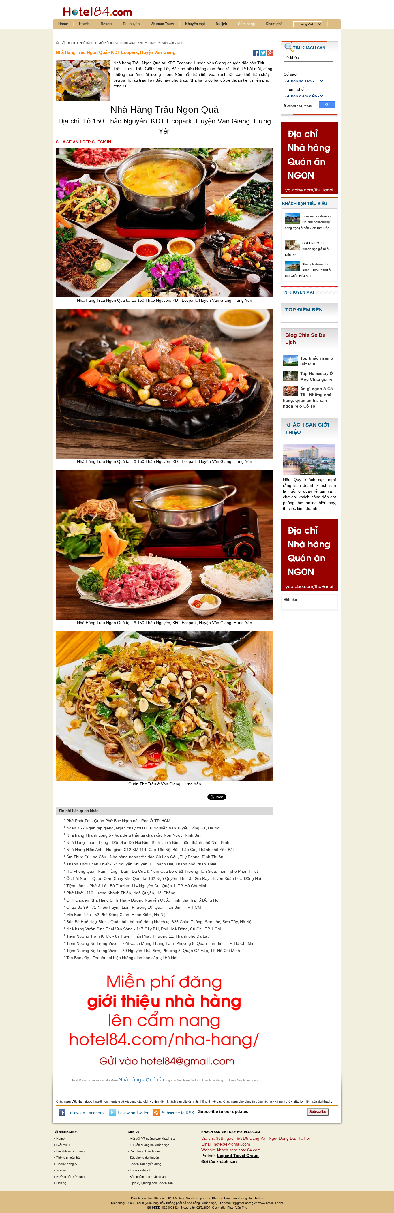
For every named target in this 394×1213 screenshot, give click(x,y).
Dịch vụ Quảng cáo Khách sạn (151, 1183)
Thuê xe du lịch (140, 1170)
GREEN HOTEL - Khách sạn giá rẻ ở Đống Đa (307, 248)
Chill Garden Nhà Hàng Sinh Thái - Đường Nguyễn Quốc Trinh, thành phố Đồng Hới (142, 900)
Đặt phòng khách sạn (145, 1151)
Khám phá (274, 24)
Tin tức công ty (66, 1164)
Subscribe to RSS (178, 1112)
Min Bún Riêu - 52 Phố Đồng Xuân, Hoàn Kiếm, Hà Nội (116, 914)
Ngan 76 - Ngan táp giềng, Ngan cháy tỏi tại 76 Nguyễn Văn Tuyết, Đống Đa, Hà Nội (143, 828)
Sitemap (61, 1170)
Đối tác (290, 600)
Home (63, 24)
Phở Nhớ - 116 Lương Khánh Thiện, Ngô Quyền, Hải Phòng (120, 893)
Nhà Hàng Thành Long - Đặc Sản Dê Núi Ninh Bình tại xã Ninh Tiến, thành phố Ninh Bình (147, 842)
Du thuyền (131, 24)
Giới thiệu (63, 1145)
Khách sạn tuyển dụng (145, 1164)
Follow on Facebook (85, 1112)
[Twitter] (263, 52)
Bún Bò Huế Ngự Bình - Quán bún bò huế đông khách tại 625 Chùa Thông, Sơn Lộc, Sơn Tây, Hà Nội (159, 921)
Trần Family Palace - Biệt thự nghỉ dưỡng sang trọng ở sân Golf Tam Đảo (308, 222)
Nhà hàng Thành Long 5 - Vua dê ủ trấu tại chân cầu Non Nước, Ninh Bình (134, 835)
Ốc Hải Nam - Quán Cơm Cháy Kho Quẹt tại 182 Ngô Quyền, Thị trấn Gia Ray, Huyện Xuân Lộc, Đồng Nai (163, 878)
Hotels (84, 24)
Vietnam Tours (162, 24)
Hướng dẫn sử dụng (70, 1176)
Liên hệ (61, 1183)
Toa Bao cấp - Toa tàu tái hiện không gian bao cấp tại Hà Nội (121, 957)
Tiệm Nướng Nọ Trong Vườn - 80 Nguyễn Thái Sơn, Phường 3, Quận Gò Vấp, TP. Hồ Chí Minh (153, 950)
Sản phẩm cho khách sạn (148, 1176)
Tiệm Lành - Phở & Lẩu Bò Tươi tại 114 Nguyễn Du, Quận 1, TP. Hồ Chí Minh (136, 885)
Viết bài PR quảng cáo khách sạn (153, 1138)
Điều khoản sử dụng (70, 1151)
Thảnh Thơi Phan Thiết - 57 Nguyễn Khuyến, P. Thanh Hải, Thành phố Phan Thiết (141, 864)
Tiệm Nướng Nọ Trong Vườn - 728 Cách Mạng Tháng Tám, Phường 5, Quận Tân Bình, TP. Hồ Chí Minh (161, 943)
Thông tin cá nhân (68, 1157)
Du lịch (221, 24)
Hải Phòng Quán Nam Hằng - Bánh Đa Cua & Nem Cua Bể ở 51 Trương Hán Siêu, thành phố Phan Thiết (162, 871)
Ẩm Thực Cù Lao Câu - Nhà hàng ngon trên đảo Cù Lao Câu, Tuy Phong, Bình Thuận (144, 857)
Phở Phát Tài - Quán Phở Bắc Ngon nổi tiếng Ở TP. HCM (118, 820)
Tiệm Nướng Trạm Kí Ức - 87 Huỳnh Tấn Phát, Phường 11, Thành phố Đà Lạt (137, 936)
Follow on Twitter (133, 1112)
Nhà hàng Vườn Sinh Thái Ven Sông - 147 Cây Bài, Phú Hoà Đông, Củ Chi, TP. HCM (143, 929)
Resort (106, 24)
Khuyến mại (195, 24)
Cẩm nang (246, 24)
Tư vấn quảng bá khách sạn (149, 1145)
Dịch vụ (133, 1131)
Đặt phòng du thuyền (144, 1157)
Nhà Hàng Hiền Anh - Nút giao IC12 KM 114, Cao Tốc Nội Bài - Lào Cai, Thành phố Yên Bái (150, 849)
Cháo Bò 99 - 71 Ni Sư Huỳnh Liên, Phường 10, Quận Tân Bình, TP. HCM (133, 907)
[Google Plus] (270, 52)
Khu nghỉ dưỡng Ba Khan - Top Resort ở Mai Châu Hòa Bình (308, 269)
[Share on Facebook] (256, 52)
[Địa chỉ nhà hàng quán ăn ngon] (309, 159)
